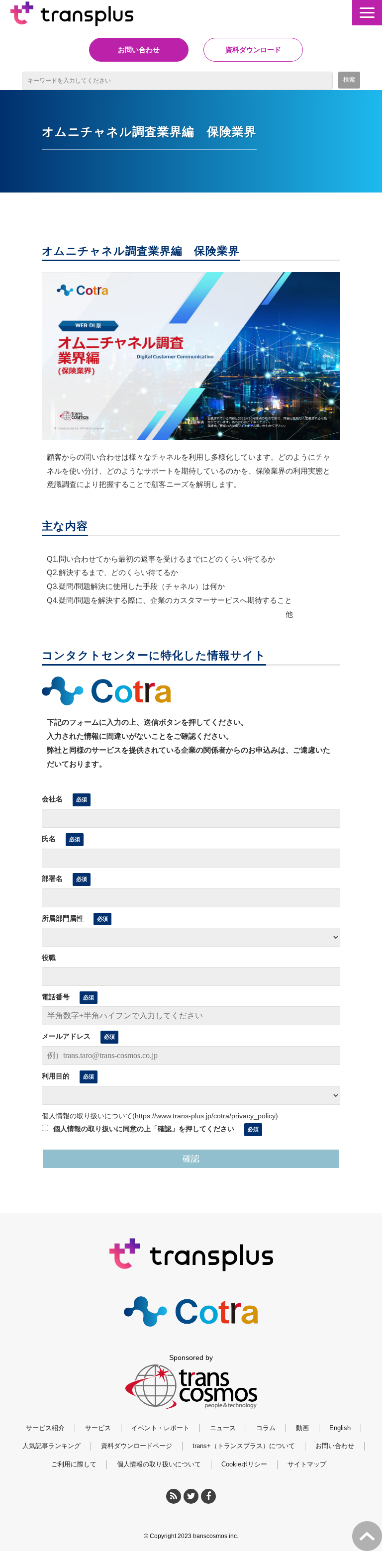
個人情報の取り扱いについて (159, 1464)
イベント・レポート (160, 1428)
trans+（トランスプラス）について (243, 1446)
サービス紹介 (45, 1428)
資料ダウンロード (253, 50)
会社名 (52, 799)
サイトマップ (306, 1464)
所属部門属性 (63, 918)
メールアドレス (66, 1036)
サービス (98, 1428)
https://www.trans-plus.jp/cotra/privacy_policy (205, 1116)
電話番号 (56, 997)
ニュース (223, 1428)
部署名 (52, 878)
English (340, 1428)
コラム (266, 1428)
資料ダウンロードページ (136, 1446)
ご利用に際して (73, 1464)
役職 (49, 958)
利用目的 (56, 1076)
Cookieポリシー (244, 1464)
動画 (302, 1428)
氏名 (49, 839)
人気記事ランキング (51, 1446)
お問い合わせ (139, 50)
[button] (367, 12)
